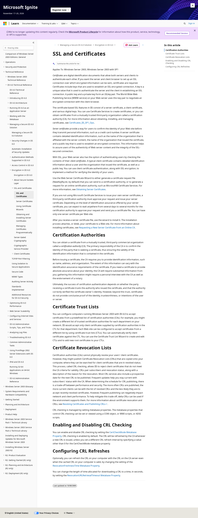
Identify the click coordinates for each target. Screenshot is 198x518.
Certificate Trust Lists (175, 53)
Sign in (191, 23)
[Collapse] (33, 43)
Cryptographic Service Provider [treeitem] (21, 247)
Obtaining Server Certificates (91, 189)
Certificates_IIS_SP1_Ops (81, 122)
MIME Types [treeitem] (17, 276)
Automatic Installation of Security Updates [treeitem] (22, 150)
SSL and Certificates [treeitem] (21, 195)
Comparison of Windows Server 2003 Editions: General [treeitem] (19, 55)
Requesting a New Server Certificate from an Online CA (107, 227)
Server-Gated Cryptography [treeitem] (20, 239)
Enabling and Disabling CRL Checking (178, 61)
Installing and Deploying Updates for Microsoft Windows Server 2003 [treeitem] (16, 438)
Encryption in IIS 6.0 (104, 45)
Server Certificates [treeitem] (24, 201)
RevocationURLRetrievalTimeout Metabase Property (93, 475)
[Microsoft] (5, 23)
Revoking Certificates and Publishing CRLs (84, 404)
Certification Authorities (177, 50)
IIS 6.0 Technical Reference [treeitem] (17, 91)
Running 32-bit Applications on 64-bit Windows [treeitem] (19, 370)
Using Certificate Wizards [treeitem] (23, 208)
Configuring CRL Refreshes (178, 66)
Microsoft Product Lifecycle (83, 31)
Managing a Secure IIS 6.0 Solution (76, 45)
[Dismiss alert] (192, 5)
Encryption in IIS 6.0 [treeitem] (23, 175)
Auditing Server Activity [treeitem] (22, 281)
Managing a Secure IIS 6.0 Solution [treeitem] (22, 134)
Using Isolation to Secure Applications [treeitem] (21, 265)
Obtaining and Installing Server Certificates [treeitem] (23, 217)
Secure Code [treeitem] (17, 271)
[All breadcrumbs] (55, 45)
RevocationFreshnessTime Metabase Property (76, 465)
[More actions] (143, 45)
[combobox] (18, 48)
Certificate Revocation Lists (178, 57)
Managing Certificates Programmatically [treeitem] (24, 229)
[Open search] (184, 23)
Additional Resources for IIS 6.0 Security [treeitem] (21, 296)
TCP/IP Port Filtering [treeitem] (21, 258)
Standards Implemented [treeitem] (18, 288)
